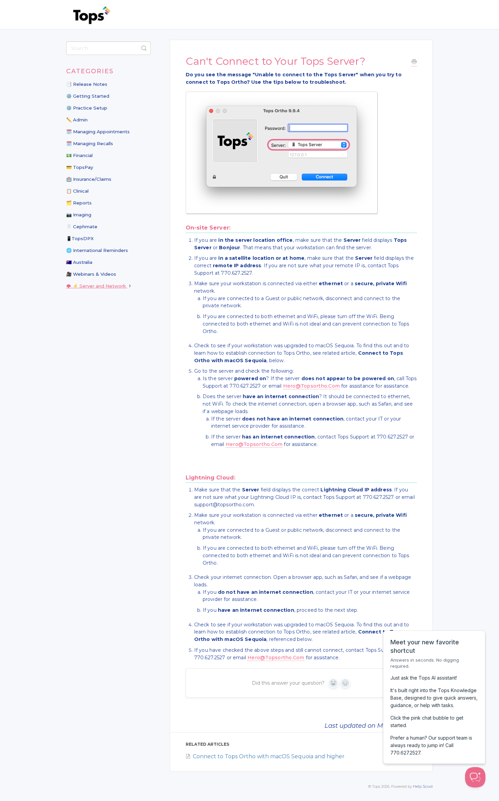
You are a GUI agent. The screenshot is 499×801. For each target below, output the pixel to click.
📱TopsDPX (80, 238)
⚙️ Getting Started (87, 96)
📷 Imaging (78, 214)
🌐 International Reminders (97, 250)
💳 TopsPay (79, 167)
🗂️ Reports (79, 203)
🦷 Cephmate (81, 226)
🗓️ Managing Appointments (98, 131)
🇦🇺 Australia (79, 262)
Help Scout (423, 786)
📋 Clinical (77, 191)
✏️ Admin (77, 119)
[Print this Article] (414, 62)
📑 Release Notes (86, 84)
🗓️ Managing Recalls (89, 143)
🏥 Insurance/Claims (88, 179)
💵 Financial (79, 155)
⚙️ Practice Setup (86, 108)
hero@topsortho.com (311, 386)
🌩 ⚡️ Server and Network (96, 286)
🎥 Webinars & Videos (91, 274)
